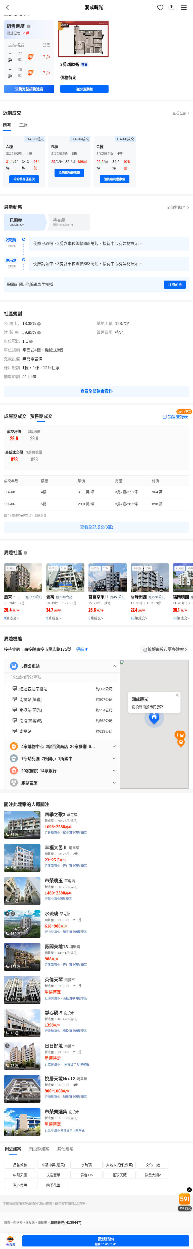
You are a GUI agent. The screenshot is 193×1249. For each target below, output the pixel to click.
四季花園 (53, 1185)
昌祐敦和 (20, 1165)
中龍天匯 (20, 1175)
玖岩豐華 (53, 1175)
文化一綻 (153, 1165)
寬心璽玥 (20, 1185)
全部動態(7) (176, 207)
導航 (80, 649)
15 (139, 618)
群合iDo (86, 1175)
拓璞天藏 (120, 1175)
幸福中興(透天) (53, 1165)
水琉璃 (86, 1165)
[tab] (7, 125)
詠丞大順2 (153, 1175)
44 (181, 618)
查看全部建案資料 (96, 391)
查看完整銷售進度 (29, 89)
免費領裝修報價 (174, 13)
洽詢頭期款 (84, 89)
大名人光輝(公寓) (119, 1165)
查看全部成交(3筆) (96, 527)
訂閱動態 (175, 285)
